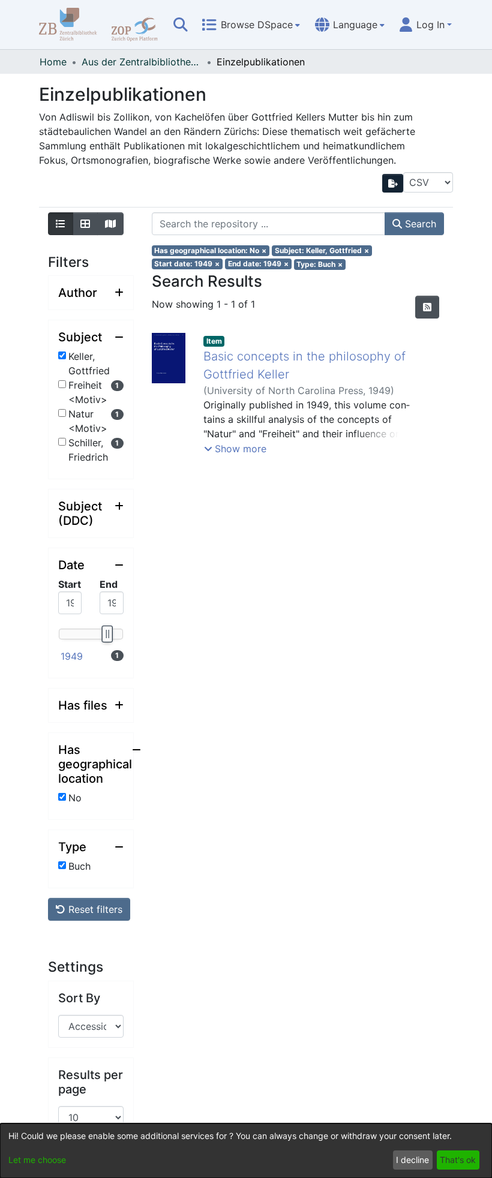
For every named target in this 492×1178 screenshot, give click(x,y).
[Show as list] (60, 223)
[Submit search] (181, 24)
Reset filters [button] (93, 909)
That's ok (458, 1160)
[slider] (106, 634)
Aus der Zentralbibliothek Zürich (142, 62)
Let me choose (37, 1160)
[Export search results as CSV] (393, 183)
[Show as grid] (85, 223)
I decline (412, 1160)
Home (53, 62)
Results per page (90, 1082)
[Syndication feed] (427, 307)
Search (419, 224)
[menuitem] (251, 25)
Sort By (79, 998)
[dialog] (246, 1150)
